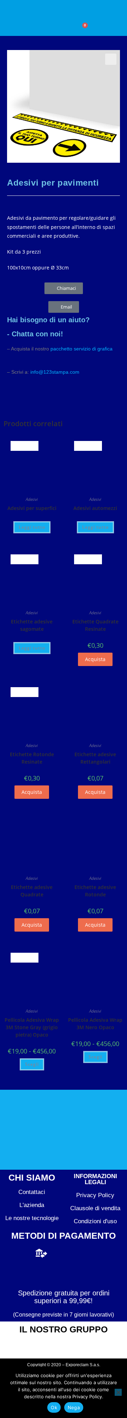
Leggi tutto (32, 527)
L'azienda (31, 1205)
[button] (42, 29)
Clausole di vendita (95, 1208)
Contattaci (31, 1192)
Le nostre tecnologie (32, 1218)
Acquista (95, 659)
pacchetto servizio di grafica (81, 349)
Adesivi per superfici (31, 508)
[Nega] (118, 1392)
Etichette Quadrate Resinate (95, 625)
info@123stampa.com (54, 372)
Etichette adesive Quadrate (32, 891)
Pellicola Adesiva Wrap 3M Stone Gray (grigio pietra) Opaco (32, 1027)
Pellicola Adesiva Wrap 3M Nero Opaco (95, 1023)
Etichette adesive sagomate (32, 625)
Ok (54, 1407)
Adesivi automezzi (95, 508)
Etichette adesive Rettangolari (95, 758)
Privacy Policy (95, 1195)
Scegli (32, 1064)
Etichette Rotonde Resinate (32, 758)
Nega (74, 1407)
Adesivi (32, 499)
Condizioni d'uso (95, 1221)
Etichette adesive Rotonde (95, 891)
